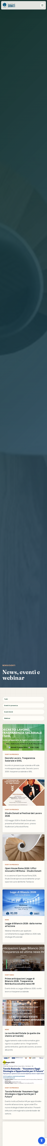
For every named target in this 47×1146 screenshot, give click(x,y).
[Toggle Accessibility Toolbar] (41, 1140)
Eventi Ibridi (8, 712)
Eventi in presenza (11, 705)
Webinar (7, 718)
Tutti (6, 699)
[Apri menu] (42, 5)
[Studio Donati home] (9, 5)
